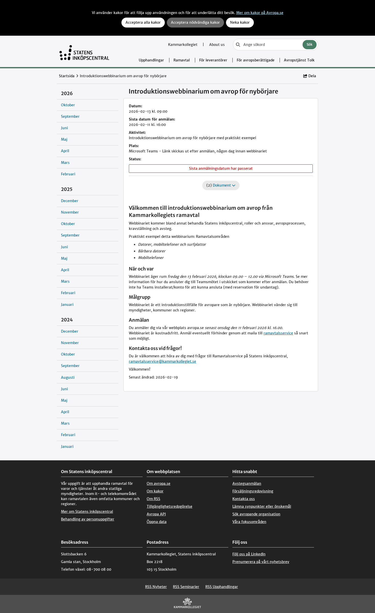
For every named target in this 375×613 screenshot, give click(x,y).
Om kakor (155, 491)
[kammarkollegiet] (187, 603)
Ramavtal (181, 60)
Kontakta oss (243, 499)
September (70, 116)
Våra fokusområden (249, 521)
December (69, 201)
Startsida (66, 76)
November (70, 212)
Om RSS (153, 499)
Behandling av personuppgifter (87, 519)
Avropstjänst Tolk (299, 60)
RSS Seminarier (186, 586)
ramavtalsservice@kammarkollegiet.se (162, 361)
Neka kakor (240, 22)
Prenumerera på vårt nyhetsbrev (260, 561)
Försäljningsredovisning (252, 491)
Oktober (68, 105)
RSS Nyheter (156, 586)
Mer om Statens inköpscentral (87, 511)
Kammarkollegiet (183, 44)
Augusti (67, 377)
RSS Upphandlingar (221, 586)
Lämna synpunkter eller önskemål (261, 506)
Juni (64, 128)
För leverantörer (213, 60)
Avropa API (156, 514)
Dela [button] (312, 76)
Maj (64, 139)
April (65, 151)
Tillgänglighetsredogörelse (169, 506)
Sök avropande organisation (256, 514)
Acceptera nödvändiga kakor (195, 22)
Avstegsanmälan (246, 483)
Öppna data (157, 521)
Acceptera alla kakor (143, 22)
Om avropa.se (158, 483)
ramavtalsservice (278, 333)
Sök (309, 44)
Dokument (222, 185)
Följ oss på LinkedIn (249, 554)
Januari (67, 304)
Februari (68, 174)
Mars (65, 162)
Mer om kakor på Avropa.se (259, 12)
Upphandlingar (151, 60)
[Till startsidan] (84, 51)
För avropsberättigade (255, 60)
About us (217, 44)
